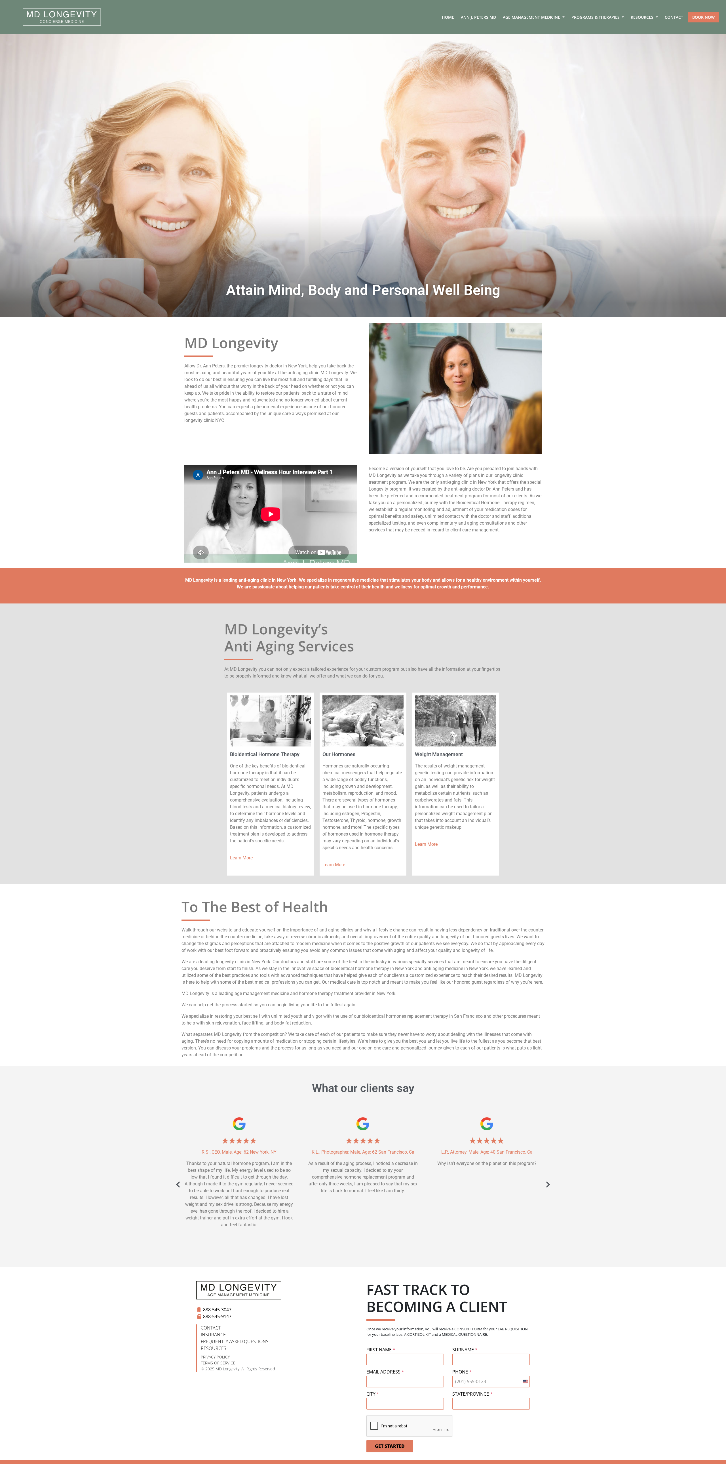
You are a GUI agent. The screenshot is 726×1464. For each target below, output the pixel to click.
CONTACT (211, 1328)
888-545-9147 (217, 1316)
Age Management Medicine (532, 17)
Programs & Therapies (596, 17)
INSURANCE (213, 1335)
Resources (643, 17)
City (372, 1394)
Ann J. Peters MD (478, 17)
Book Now (703, 17)
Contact (674, 17)
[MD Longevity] (62, 17)
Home (448, 17)
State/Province (472, 1394)
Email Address (385, 1372)
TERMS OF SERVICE (218, 1363)
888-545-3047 (217, 1310)
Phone (462, 1372)
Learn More (241, 858)
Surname (465, 1350)
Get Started (390, 1446)
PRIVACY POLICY (215, 1357)
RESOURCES (213, 1348)
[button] (178, 1184)
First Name (380, 1350)
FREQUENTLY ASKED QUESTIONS (235, 1341)
